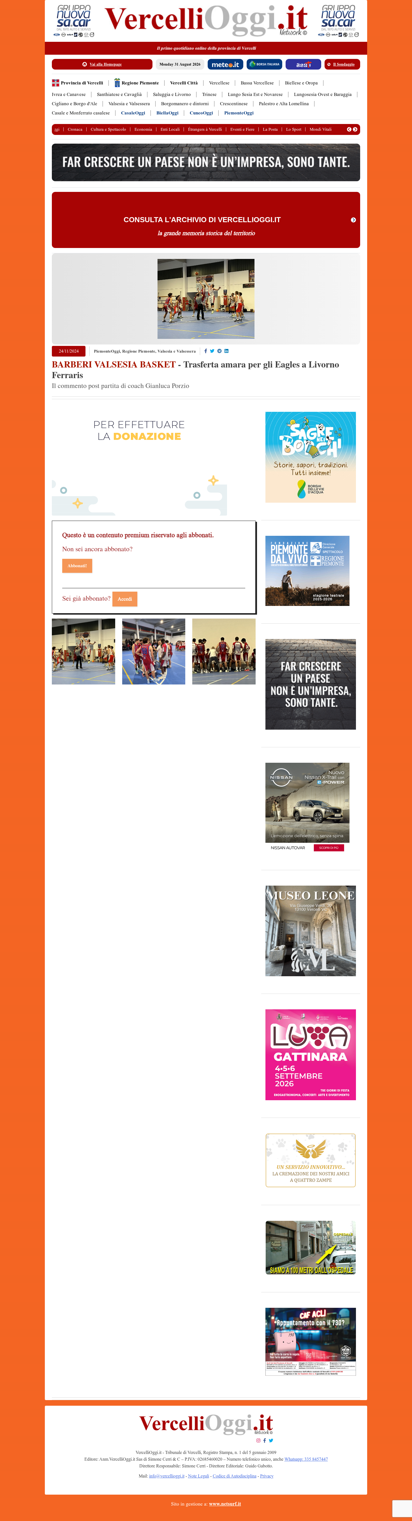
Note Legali (198, 1476)
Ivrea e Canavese (69, 94)
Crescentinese (234, 103)
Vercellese (219, 83)
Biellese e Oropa (301, 83)
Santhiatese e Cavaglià (119, 94)
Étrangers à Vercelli (205, 129)
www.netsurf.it (225, 1504)
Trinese (209, 94)
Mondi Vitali (321, 129)
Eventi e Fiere (242, 129)
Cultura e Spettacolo (108, 129)
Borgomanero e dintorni (185, 103)
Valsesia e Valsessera (129, 103)
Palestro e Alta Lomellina (284, 103)
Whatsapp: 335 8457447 (306, 1459)
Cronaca (75, 129)
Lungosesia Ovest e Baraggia (323, 94)
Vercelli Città (184, 83)
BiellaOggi (167, 113)
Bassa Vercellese (257, 83)
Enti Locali (170, 129)
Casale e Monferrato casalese (81, 113)
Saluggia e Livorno (172, 94)
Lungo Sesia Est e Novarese (255, 94)
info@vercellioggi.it (166, 1476)
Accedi (125, 599)
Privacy (267, 1476)
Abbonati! (77, 565)
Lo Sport (293, 129)
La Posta (270, 129)
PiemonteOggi (239, 113)
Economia (143, 129)
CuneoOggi (201, 113)
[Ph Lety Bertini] (83, 651)
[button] (349, 129)
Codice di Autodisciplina (234, 1476)
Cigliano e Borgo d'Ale (74, 103)
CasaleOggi (133, 113)
